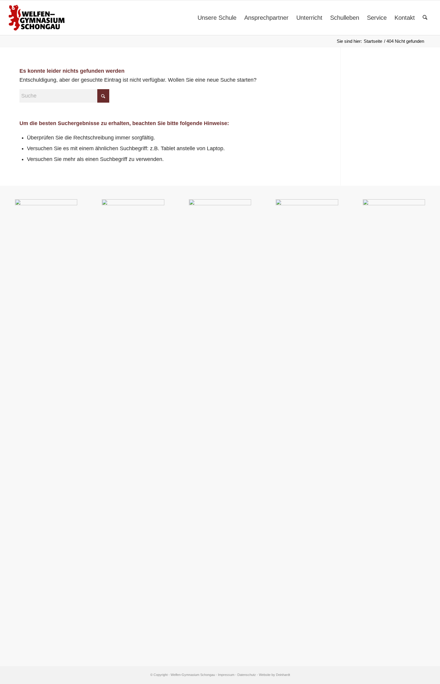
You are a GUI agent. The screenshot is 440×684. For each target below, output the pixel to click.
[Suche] (425, 17)
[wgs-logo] (36, 17)
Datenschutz (246, 675)
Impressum (226, 675)
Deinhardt (283, 675)
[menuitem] (217, 17)
